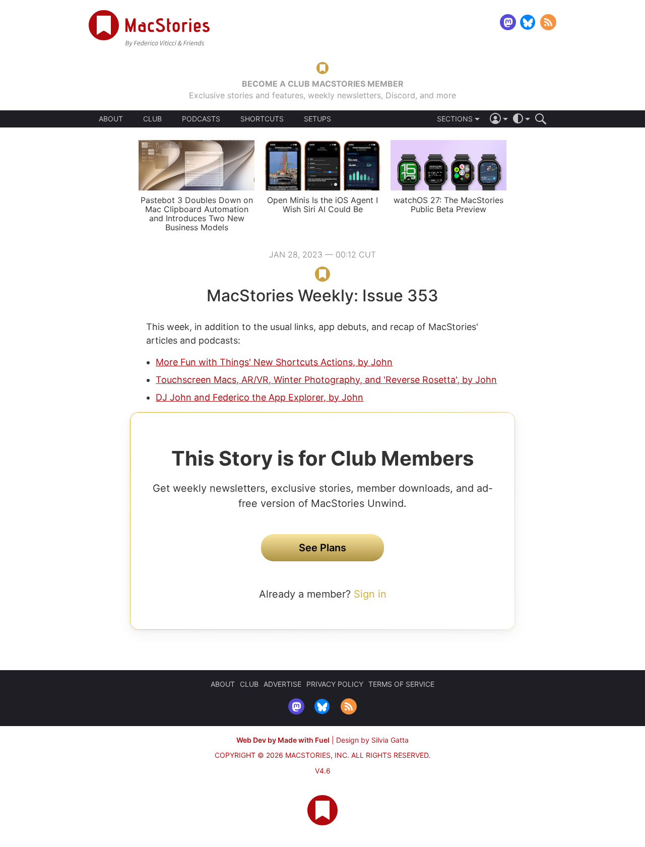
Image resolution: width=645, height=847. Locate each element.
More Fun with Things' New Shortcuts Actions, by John (274, 362)
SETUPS (317, 118)
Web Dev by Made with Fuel (283, 740)
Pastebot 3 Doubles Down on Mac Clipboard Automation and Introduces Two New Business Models (197, 213)
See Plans (322, 548)
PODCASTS (201, 118)
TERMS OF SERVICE (401, 684)
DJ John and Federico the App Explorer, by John (259, 397)
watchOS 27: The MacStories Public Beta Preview (448, 204)
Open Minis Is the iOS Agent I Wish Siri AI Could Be (322, 204)
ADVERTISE (282, 684)
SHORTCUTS (262, 118)
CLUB (152, 118)
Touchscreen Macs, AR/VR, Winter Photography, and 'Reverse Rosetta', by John (326, 379)
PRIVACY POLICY (334, 684)
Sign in (370, 594)
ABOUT (111, 118)
